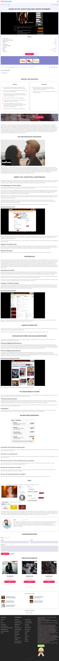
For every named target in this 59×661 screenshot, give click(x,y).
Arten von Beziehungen (5, 70)
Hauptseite (3, 619)
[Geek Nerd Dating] (31, 597)
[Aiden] (7, 524)
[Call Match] (31, 601)
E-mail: (31, 540)
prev (28, 587)
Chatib (16, 636)
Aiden (14, 519)
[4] (8, 537)
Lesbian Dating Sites (18, 629)
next (31, 587)
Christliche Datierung (18, 622)
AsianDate (16, 639)
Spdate (26, 637)
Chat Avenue (17, 632)
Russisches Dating (28, 621)
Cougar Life (27, 636)
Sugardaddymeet (18, 637)
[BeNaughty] (29, 61)
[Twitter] (54, 67)
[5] (9, 537)
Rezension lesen (10, 579)
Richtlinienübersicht (4, 629)
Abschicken (5, 553)
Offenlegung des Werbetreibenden (7, 627)
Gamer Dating (27, 629)
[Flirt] (23, 61)
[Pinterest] (57, 67)
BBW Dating (17, 626)
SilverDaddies (27, 631)
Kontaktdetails (3, 624)
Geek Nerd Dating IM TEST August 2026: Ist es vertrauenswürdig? (39, 597)
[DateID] (3, 601)
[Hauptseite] (6, 1)
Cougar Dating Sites (18, 627)
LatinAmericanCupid (18, 641)
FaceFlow (26, 639)
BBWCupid (27, 641)
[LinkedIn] (52, 67)
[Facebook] (50, 67)
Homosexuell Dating (28, 622)
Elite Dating (27, 624)
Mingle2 (26, 632)
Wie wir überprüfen (4, 626)
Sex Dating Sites (27, 619)
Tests (2, 621)
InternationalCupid (18, 642)
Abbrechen (12, 553)
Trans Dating (27, 626)
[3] (7, 537)
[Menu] (57, 1)
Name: (2, 540)
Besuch (29, 54)
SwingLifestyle (17, 634)
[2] (5, 537)
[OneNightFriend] (36, 61)
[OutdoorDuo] (3, 605)
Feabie (26, 634)
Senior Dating (17, 631)
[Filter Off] (3, 597)
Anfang (39, 117)
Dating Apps (17, 619)
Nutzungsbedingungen (5, 631)
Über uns (2, 622)
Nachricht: (3, 544)
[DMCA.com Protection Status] (41, 646)
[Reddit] (27, 613)
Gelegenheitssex (4, 72)
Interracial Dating (18, 621)
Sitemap (2, 632)
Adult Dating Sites (28, 627)
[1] (4, 537)
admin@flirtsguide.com (45, 621)
